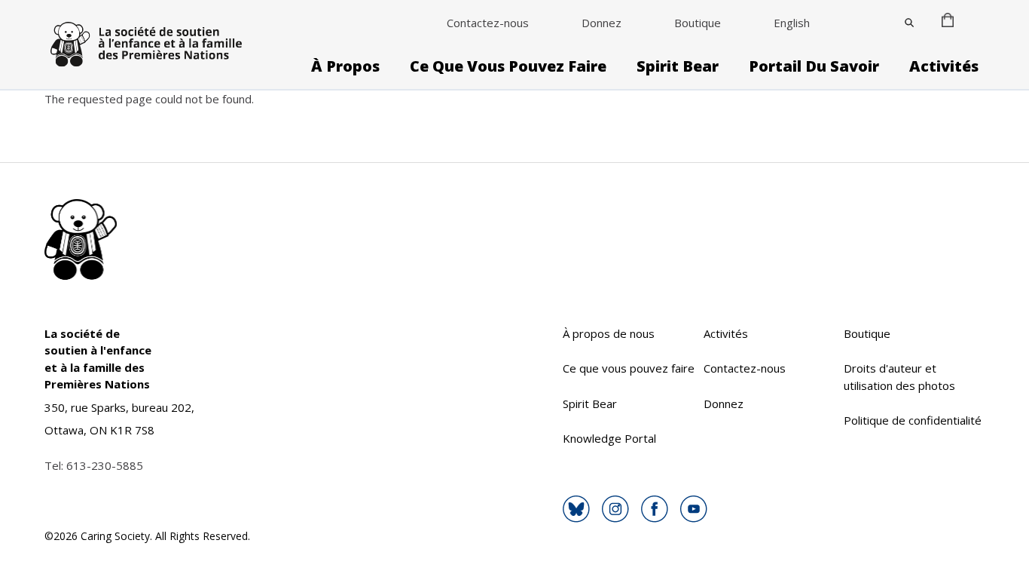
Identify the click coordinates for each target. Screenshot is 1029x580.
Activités (944, 66)
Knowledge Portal (609, 438)
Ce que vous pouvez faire (508, 66)
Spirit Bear (678, 66)
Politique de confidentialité (913, 420)
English (792, 22)
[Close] (909, 22)
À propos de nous (609, 333)
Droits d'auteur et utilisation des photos (899, 377)
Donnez (601, 22)
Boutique (697, 22)
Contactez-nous (488, 22)
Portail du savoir (814, 66)
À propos (345, 66)
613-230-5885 (104, 465)
